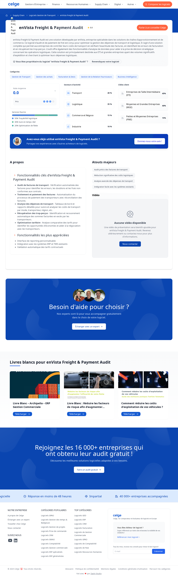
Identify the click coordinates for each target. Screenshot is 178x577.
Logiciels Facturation (83, 528)
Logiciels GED (80, 515)
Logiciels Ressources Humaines (88, 552)
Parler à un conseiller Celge (152, 27)
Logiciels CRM (47, 535)
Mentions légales (108, 569)
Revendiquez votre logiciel (105, 61)
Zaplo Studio (96, 573)
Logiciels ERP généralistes (52, 556)
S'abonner (158, 551)
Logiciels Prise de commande (53, 531)
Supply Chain (18, 15)
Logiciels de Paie (81, 548)
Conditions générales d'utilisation (133, 569)
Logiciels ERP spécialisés (51, 552)
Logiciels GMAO (48, 539)
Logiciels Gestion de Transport (42, 15)
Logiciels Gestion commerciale (54, 548)
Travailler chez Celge (17, 524)
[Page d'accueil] (13, 4)
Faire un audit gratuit (87, 469)
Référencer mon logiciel (127, 537)
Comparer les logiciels (159, 4)
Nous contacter (130, 244)
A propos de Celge (16, 515)
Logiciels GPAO (47, 515)
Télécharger (21, 414)
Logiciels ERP (80, 519)
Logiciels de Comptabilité (85, 543)
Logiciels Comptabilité (50, 543)
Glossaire (69, 569)
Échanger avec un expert (87, 326)
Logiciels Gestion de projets (53, 527)
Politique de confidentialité (87, 569)
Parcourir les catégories (160, 569)
